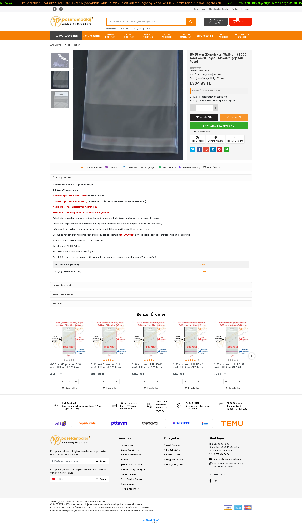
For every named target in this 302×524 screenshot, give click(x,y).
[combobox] (54, 479)
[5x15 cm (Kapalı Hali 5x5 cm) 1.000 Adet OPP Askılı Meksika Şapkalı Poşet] (69, 340)
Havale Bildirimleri (130, 488)
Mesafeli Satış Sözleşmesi (134, 469)
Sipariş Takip (200, 9)
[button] (240, 22)
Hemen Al (235, 117)
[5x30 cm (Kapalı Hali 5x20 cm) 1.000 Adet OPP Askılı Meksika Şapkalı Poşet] (192, 340)
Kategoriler (171, 438)
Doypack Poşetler (175, 459)
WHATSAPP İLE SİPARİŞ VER (220, 125)
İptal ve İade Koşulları (132, 464)
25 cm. (203, 271)
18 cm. (203, 264)
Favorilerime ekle (201, 131)
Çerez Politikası (128, 474)
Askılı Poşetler (173, 445)
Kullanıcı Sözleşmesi (131, 454)
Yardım (235, 9)
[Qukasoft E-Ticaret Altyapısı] (151, 521)
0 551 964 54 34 (222, 454)
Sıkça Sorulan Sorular (218, 9)
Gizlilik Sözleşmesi (130, 449)
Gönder (103, 460)
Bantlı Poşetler (173, 449)
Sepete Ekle (205, 117)
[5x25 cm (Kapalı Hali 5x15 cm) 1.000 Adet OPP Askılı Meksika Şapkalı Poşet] (151, 340)
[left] (50, 356)
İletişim (245, 9)
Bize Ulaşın (216, 438)
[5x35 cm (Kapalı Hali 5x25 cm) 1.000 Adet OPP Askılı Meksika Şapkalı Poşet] (233, 340)
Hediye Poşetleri (174, 464)
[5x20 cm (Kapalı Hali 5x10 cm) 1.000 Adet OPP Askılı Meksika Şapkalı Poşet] (110, 340)
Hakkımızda (127, 445)
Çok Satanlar (125, 28)
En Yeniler (111, 28)
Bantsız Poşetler (174, 454)
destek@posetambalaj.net (228, 459)
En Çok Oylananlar (143, 28)
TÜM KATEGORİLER (68, 35)
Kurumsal (124, 438)
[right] (251, 356)
